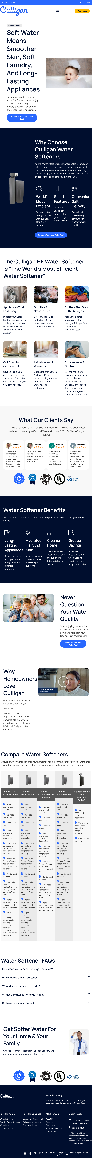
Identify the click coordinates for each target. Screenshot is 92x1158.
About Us (49, 1119)
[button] (57, 11)
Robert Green (82, 445)
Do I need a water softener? (18, 1003)
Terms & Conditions (54, 1128)
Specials (49, 1122)
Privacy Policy (51, 1131)
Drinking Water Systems (10, 1122)
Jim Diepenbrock (18, 445)
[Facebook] (25, 1153)
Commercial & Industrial (33, 1119)
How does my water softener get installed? (27, 969)
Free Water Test (6, 1128)
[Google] (30, 1153)
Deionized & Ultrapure (32, 1122)
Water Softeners (6, 1125)
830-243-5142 (85, 2)
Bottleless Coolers (30, 1125)
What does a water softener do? (21, 986)
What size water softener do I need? (23, 994)
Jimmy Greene (61, 445)
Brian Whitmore (39, 445)
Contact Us (50, 1125)
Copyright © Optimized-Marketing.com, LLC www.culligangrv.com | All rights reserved (62, 1153)
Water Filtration (6, 1119)
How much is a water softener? (20, 977)
